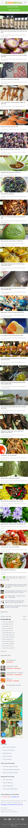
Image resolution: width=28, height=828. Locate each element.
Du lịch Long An (6, 639)
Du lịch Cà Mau (6, 628)
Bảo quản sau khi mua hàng (10, 772)
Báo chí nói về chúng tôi (9, 747)
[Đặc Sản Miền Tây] (13, 2)
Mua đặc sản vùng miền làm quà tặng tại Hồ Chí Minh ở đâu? (16, 606)
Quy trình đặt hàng (8, 782)
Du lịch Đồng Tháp (7, 632)
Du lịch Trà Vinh (6, 645)
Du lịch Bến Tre (6, 626)
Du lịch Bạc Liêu (6, 624)
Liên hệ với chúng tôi (14, 821)
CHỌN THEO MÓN (13, 10)
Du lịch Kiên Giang (7, 637)
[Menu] (2, 3)
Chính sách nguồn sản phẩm (10, 766)
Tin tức (3, 651)
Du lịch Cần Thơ (6, 630)
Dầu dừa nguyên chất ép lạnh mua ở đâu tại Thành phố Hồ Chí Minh (16, 591)
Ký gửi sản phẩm (7, 753)
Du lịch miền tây (6, 619)
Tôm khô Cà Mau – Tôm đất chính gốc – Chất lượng (15, 596)
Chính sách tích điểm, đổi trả (10, 788)
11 (20, 577)
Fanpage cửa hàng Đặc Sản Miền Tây (12, 804)
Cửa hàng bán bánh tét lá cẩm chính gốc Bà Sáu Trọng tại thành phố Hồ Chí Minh (16, 586)
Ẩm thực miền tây (6, 616)
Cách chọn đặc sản (8, 779)
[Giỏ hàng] (25, 2)
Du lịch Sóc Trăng (7, 641)
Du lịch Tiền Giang (7, 643)
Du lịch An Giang (6, 621)
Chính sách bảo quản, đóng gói (11, 769)
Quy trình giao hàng (8, 785)
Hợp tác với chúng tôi (8, 750)
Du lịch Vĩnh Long (7, 648)
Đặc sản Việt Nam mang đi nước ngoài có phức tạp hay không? (14, 601)
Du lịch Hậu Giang (7, 635)
